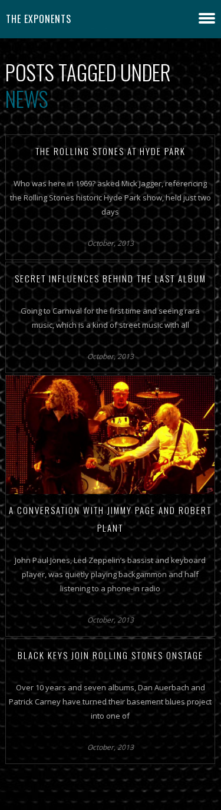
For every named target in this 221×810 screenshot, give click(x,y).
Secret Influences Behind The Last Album (110, 278)
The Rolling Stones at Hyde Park (110, 150)
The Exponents (38, 19)
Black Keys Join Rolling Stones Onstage (110, 654)
